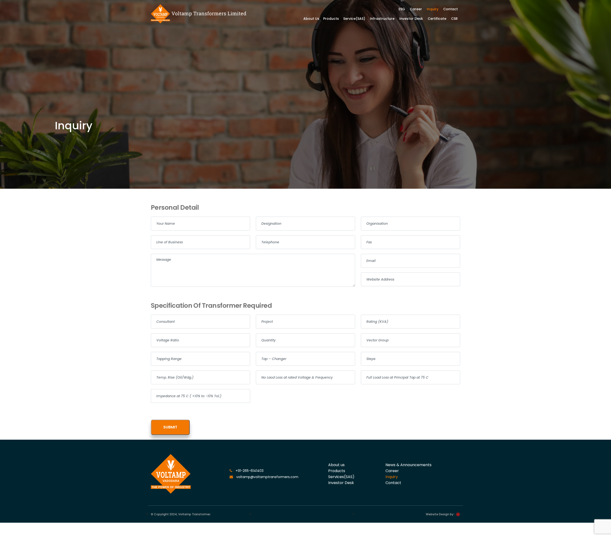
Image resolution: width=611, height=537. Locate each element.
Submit (170, 427)
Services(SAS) (341, 476)
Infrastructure (382, 18)
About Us (311, 18)
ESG (402, 9)
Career (416, 9)
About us (336, 465)
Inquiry (432, 9)
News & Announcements (408, 465)
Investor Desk (411, 18)
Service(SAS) (354, 18)
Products (331, 18)
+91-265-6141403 (249, 470)
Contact (450, 9)
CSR (454, 18)
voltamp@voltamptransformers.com (266, 476)
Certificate (437, 18)
